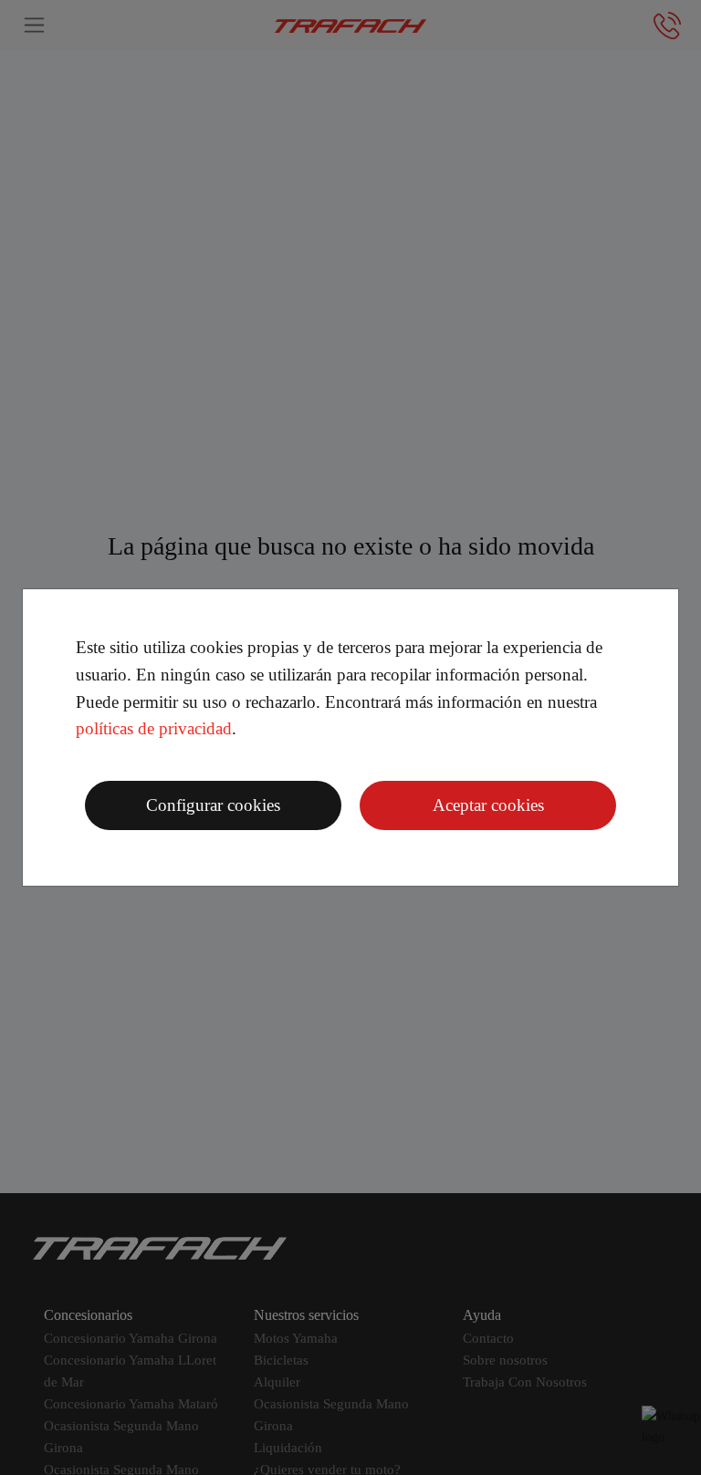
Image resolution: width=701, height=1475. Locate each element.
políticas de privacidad (154, 728)
